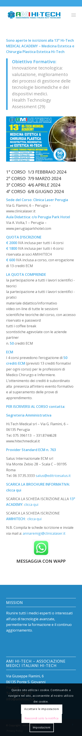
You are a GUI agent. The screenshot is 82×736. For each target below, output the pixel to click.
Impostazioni (42, 727)
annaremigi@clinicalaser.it (44, 533)
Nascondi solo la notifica (42, 718)
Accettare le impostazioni (41, 709)
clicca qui (13, 490)
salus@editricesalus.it (53, 475)
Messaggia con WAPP (41, 561)
